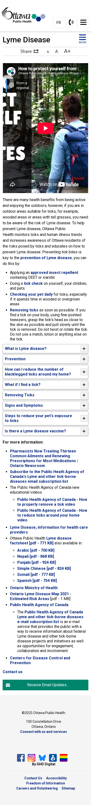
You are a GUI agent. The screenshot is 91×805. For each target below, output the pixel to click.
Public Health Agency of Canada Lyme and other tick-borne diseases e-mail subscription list (50, 617)
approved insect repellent (54, 272)
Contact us (13, 672)
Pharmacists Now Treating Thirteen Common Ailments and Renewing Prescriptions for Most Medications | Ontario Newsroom (44, 458)
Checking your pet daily (31, 294)
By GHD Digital (43, 764)
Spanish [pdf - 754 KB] (37, 580)
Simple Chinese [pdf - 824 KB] (44, 568)
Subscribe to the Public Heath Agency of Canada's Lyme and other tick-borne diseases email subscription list (47, 476)
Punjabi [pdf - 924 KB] (36, 562)
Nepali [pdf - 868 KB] (35, 556)
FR (58, 22)
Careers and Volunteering (37, 788)
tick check (33, 283)
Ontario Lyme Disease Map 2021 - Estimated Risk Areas (40, 596)
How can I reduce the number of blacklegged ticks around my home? (38, 371)
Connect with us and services (43, 732)
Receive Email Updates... (48, 685)
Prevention (15, 359)
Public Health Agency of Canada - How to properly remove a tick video (52, 502)
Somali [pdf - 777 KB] (36, 574)
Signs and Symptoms (24, 405)
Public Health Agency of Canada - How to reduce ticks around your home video (52, 515)
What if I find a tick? (23, 384)
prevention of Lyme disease (46, 258)
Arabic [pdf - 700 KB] (35, 550)
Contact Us (33, 778)
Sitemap (68, 788)
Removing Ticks (19, 395)
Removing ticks (24, 310)
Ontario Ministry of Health (34, 588)
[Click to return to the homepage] (26, 14)
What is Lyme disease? (26, 348)
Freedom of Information (45, 783)
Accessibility (56, 778)
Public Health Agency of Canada (39, 604)
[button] (30, 51)
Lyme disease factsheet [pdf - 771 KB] (41, 540)
